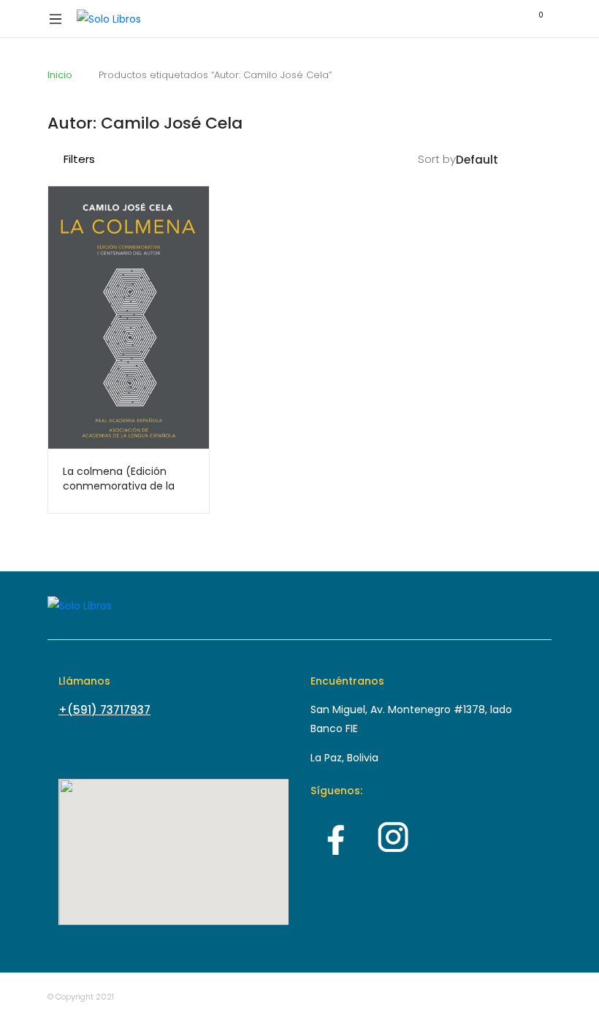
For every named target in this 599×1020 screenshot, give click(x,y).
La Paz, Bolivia (344, 757)
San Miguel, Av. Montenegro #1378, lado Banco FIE (411, 719)
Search (471, 19)
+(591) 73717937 (104, 710)
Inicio (59, 75)
